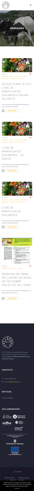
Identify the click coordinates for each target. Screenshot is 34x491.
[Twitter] (16, 471)
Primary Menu (30, 5)
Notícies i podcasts (7, 398)
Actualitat (5, 76)
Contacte (21, 480)
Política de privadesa (23, 478)
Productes (25, 76)
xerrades (21, 78)
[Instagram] (18, 471)
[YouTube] (20, 471)
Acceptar (17, 488)
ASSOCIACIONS (6, 268)
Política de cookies (10, 478)
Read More (12, 111)
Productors (5, 78)
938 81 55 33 (12, 379)
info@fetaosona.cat (14, 382)
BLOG (11, 76)
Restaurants (14, 78)
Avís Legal (12, 480)
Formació (17, 76)
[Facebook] (13, 471)
